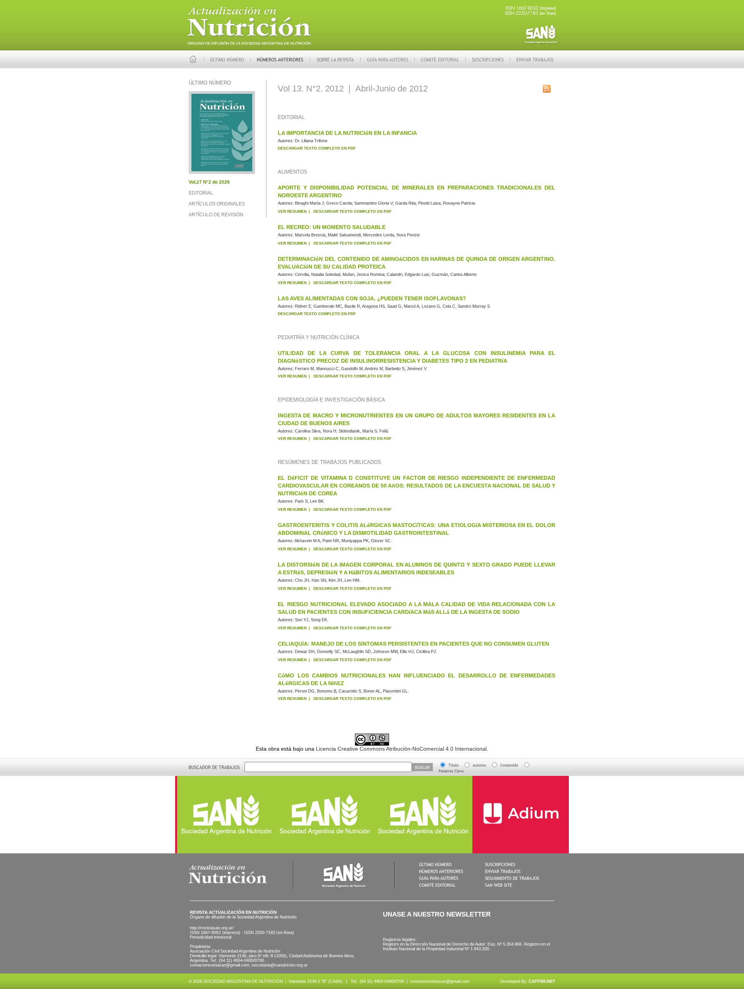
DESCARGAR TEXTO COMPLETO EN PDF (317, 148)
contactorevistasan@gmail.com (439, 981)
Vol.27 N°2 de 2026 (209, 182)
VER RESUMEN (292, 211)
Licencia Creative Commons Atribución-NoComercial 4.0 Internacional (401, 749)
